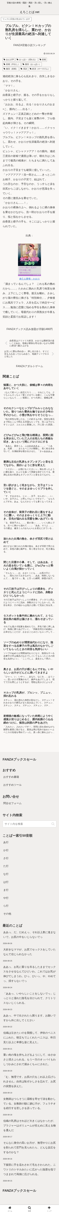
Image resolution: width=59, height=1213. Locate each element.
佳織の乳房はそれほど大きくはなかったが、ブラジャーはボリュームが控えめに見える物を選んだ (29, 1125)
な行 (6, 874)
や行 (6, 898)
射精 (44, 59)
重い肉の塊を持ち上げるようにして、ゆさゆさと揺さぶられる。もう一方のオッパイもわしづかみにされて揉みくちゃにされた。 (29, 1059)
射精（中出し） (13, 64)
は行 (6, 882)
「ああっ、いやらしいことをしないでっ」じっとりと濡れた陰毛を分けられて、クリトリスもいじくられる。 (29, 998)
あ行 (6, 842)
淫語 (25, 69)
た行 (6, 866)
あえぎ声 (10, 59)
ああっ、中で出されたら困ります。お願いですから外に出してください (29, 1018)
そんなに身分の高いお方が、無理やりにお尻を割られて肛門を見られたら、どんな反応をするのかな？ (29, 1147)
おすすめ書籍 (11, 776)
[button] (53, 824)
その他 (7, 913)
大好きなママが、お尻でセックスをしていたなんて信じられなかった (29, 952)
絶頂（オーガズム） (41, 69)
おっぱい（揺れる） (28, 59)
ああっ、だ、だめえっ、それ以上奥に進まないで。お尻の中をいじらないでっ (29, 934)
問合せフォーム (12, 803)
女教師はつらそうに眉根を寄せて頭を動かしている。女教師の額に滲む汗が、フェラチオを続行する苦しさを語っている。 (29, 1103)
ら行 (6, 905)
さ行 (6, 858)
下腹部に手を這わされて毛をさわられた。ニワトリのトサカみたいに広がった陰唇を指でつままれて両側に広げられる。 (29, 1169)
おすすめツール (12, 784)
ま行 (6, 890)
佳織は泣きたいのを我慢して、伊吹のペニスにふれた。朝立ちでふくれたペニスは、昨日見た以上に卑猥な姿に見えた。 (29, 1037)
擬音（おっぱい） (33, 64)
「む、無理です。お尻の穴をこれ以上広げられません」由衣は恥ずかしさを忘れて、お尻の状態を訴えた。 (29, 1082)
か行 (6, 850)
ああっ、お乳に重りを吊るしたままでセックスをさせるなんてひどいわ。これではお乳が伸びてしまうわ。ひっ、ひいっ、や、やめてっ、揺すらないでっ (29, 974)
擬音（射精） (12, 69)
